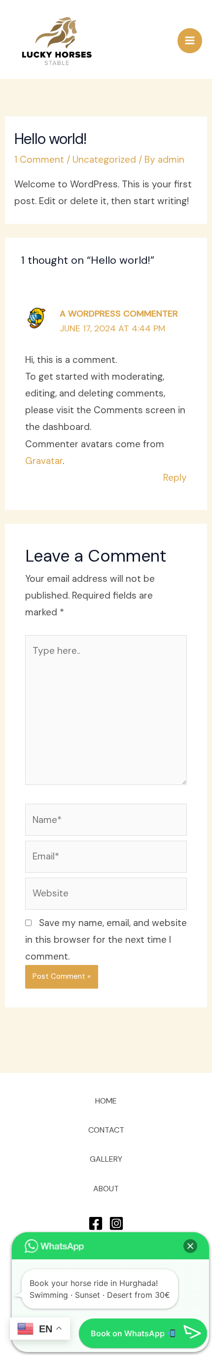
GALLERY (106, 1159)
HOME (106, 1101)
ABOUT (106, 1188)
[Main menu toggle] (190, 40)
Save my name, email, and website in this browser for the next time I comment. (106, 940)
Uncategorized (104, 159)
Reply (175, 477)
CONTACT (106, 1130)
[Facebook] (95, 1223)
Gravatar (44, 461)
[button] (190, 1246)
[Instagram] (116, 1223)
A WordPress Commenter (119, 313)
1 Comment (39, 159)
